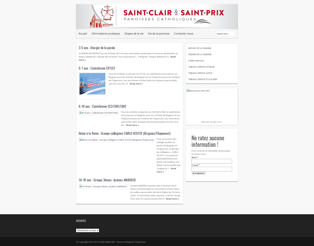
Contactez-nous (183, 33)
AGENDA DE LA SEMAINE (200, 54)
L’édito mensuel (196, 60)
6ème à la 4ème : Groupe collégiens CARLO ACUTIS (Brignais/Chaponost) (124, 133)
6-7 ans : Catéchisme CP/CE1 (97, 68)
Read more (136, 83)
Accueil (82, 33)
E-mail (196, 165)
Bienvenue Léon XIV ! (211, 121)
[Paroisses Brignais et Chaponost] (157, 25)
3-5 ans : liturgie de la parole (97, 47)
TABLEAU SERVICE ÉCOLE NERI (202, 79)
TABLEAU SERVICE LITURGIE (201, 66)
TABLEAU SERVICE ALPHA (200, 73)
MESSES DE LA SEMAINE (199, 48)
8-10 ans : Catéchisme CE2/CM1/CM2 (102, 106)
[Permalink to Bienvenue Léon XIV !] (212, 101)
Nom (195, 157)
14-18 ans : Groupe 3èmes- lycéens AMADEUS (107, 179)
